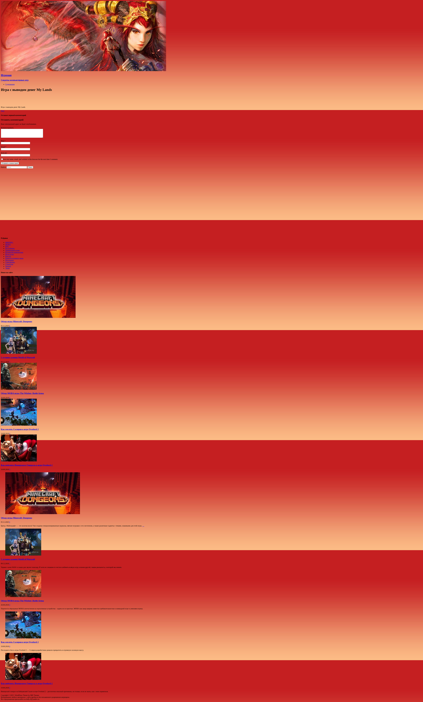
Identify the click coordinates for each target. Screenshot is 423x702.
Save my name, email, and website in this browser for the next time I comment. (30, 159)
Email (3, 147)
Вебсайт (4, 153)
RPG (7, 246)
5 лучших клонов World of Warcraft (18, 357)
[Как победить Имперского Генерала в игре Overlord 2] (23, 679)
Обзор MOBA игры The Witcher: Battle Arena (22, 393)
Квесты (8, 256)
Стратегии (9, 264)
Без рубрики (10, 248)
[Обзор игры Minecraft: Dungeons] (42, 514)
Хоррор (8, 266)
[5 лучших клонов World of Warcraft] (23, 555)
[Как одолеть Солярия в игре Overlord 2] (23, 638)
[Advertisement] (19, 201)
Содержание (10, 84)
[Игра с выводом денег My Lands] (38, 103)
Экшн (7, 268)
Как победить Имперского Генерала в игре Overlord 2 (27, 465)
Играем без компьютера (14, 252)
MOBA (8, 244)
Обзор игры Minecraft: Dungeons (16, 321)
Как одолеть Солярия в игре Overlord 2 (20, 429)
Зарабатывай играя (12, 250)
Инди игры (9, 254)
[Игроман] (83, 70)
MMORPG (9, 242)
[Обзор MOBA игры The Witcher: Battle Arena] (23, 596)
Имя (2, 141)
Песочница (9, 260)
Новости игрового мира (14, 258)
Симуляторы (10, 262)
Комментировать (7, 128)
